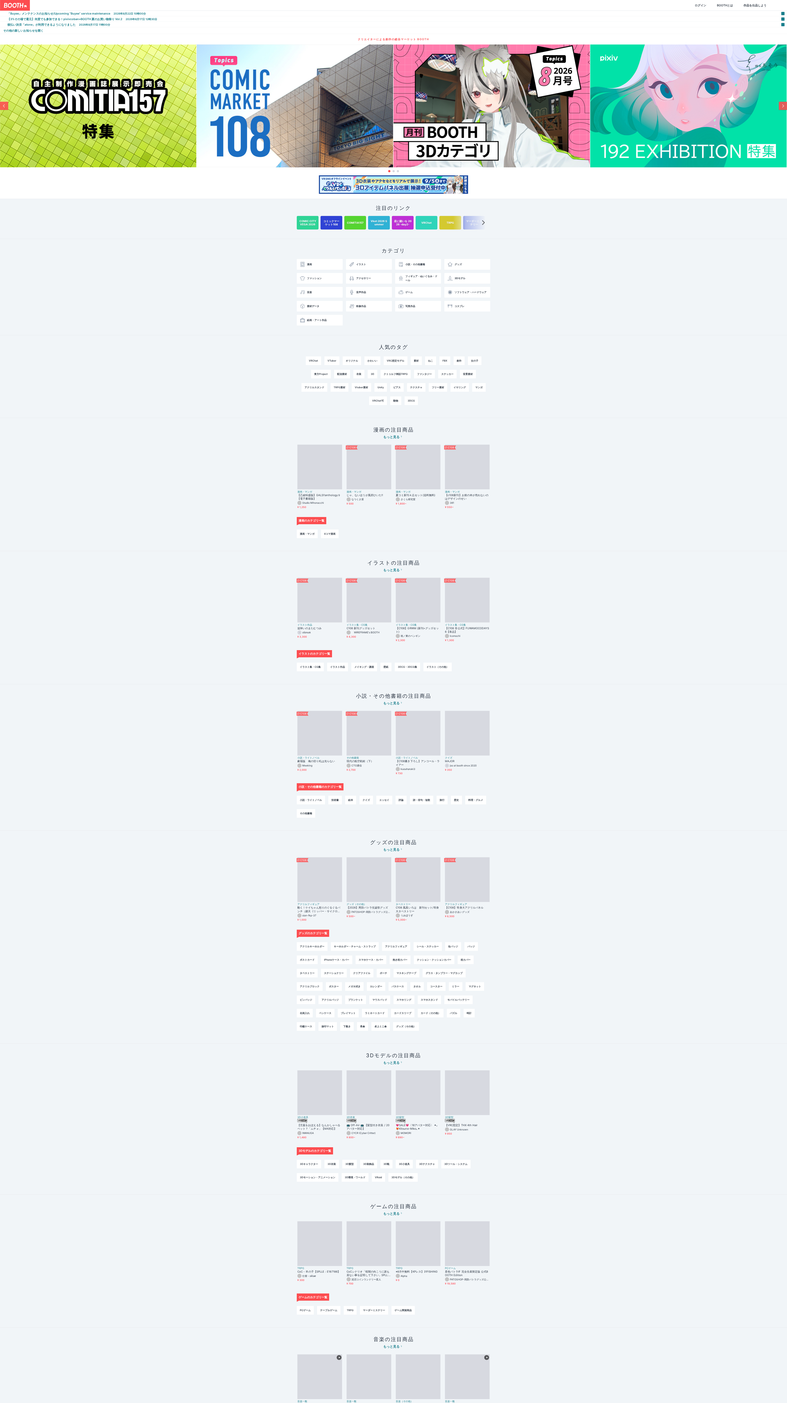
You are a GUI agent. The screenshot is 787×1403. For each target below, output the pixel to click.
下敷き (347, 1026)
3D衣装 (351, 1117)
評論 (401, 799)
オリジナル (352, 360)
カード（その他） (430, 1013)
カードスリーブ (402, 1013)
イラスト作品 (304, 625)
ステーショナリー (334, 973)
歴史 (456, 799)
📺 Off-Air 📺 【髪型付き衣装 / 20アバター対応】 (368, 1126)
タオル (417, 986)
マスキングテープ (406, 973)
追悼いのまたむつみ (309, 628)
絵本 (350, 799)
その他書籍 (353, 758)
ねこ (430, 360)
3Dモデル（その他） (403, 1177)
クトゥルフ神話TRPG (396, 374)
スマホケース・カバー (371, 959)
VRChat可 (378, 400)
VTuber (332, 360)
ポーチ (383, 973)
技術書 (335, 799)
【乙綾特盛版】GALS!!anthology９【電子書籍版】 (318, 496)
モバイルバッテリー (458, 999)
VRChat (313, 360)
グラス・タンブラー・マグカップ (444, 973)
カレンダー (376, 986)
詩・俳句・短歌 (421, 799)
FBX (444, 360)
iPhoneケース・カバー (336, 959)
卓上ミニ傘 (380, 1026)
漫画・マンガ (304, 492)
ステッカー (447, 374)
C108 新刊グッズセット (361, 628)
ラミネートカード (375, 1013)
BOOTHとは (705, 5)
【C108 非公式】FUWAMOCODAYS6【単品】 (467, 630)
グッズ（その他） (356, 904)
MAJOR (449, 761)
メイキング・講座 (364, 666)
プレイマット (348, 1013)
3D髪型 (400, 1117)
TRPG (300, 1268)
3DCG (411, 400)
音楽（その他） (404, 1401)
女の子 (474, 360)
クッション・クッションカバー (434, 959)
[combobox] (78, 5)
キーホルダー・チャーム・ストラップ (355, 946)
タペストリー (403, 904)
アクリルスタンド (314, 387)
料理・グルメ (475, 799)
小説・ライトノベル (308, 758)
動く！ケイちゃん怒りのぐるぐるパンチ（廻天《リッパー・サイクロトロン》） (318, 909)
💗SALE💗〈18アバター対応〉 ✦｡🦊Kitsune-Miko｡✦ (417, 1126)
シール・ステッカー (428, 946)
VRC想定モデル (395, 360)
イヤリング (460, 387)
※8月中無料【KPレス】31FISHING (417, 1271)
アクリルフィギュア (308, 904)
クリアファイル (361, 973)
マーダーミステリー (374, 1310)
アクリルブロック (310, 986)
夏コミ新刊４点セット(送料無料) (417, 495)
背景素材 (468, 374)
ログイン (681, 5)
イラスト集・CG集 (357, 625)
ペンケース (325, 1013)
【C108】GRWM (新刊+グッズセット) (417, 630)
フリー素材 (438, 387)
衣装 (358, 374)
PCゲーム (450, 1268)
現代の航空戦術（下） (360, 761)
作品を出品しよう (735, 5)
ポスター (334, 986)
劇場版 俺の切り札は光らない (316, 761)
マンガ (479, 387)
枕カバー (466, 959)
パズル (453, 1013)
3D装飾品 (368, 1164)
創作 (459, 360)
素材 (416, 360)
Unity (381, 387)
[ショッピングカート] (757, 5)
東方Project (321, 374)
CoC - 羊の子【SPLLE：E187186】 (318, 1271)
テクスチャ (416, 387)
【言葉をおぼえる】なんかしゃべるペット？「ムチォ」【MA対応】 (318, 1126)
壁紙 (385, 666)
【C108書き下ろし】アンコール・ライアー (418, 762)
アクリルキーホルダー (312, 946)
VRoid (378, 1177)
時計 (469, 1013)
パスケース (398, 986)
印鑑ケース (306, 1026)
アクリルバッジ (330, 999)
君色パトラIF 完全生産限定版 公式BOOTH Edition (466, 1273)
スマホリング (404, 999)
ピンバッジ (306, 999)
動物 (395, 400)
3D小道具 (302, 1117)
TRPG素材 (339, 387)
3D (372, 374)
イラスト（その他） (437, 666)
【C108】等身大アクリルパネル (464, 907)
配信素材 (342, 374)
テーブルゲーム (328, 1310)
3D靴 (386, 1164)
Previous (4, 106)
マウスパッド (379, 999)
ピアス (397, 387)
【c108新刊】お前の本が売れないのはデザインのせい (466, 496)
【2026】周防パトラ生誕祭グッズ (367, 907)
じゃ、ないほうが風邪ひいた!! (365, 495)
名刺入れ (305, 1013)
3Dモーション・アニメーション (317, 1177)
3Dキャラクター (309, 1164)
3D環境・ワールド (355, 1177)
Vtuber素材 (361, 387)
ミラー (455, 986)
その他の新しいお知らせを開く (23, 30)
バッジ (471, 946)
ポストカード (307, 959)
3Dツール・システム (455, 1164)
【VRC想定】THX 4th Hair (461, 1125)
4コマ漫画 (329, 533)
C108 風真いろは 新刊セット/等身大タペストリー (417, 909)
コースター (436, 986)
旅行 (442, 799)
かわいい (372, 360)
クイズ (448, 758)
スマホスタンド (429, 999)
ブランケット (355, 999)
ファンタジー (424, 374)
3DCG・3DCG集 (407, 666)
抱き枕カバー (400, 959)
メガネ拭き (354, 986)
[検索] (120, 5)
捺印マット (328, 1026)
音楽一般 (302, 1401)
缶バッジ (453, 946)
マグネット (475, 986)
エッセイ (384, 799)
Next (783, 106)
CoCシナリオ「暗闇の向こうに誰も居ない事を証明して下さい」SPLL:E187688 (368, 1273)
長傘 (362, 1026)
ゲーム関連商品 (403, 1310)
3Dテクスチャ (427, 1164)
